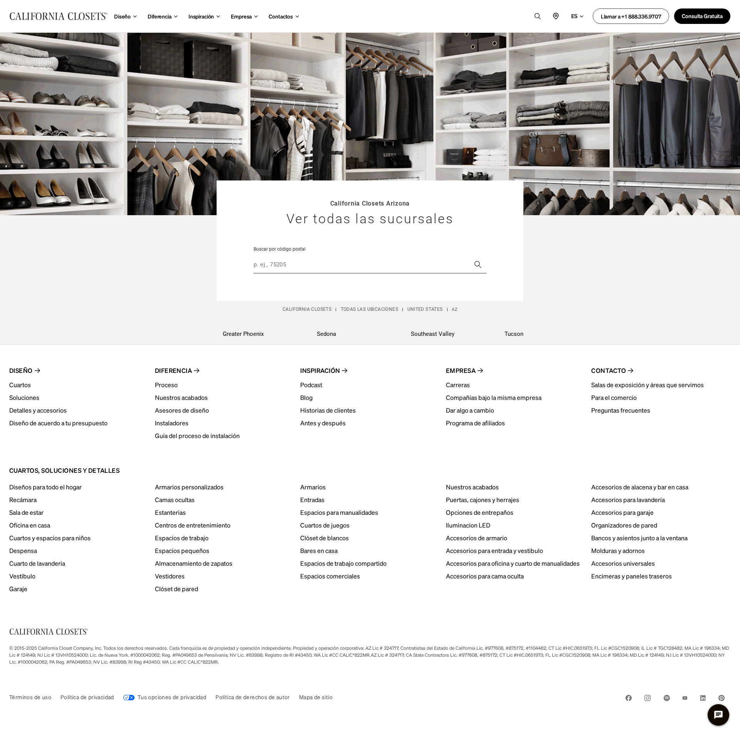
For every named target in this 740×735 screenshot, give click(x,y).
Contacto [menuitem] (608, 370)
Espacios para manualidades (339, 512)
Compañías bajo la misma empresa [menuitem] (494, 397)
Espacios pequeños (182, 550)
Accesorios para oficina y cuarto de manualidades (513, 563)
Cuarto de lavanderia (37, 563)
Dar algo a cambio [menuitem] (470, 410)
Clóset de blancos (324, 538)
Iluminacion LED (468, 525)
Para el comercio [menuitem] (614, 397)
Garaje (18, 589)
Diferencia (160, 16)
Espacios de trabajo (182, 538)
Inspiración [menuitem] (320, 370)
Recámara (23, 500)
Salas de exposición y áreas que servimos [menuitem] (647, 385)
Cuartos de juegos (325, 525)
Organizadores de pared (624, 525)
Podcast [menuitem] (311, 385)
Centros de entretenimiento (192, 525)
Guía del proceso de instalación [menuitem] (197, 436)
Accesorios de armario (476, 538)
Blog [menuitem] (306, 397)
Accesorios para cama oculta (485, 576)
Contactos (281, 16)
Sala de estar (26, 512)
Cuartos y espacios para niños (50, 538)
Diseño (122, 16)
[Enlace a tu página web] (58, 16)
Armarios (313, 487)
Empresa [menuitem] (461, 370)
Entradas (312, 500)
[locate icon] (556, 16)
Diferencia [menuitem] (173, 370)
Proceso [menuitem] (166, 385)
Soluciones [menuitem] (24, 397)
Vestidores (170, 576)
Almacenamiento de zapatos (193, 563)
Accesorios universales (623, 563)
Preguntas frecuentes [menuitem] (620, 410)
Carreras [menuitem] (458, 385)
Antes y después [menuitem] (323, 423)
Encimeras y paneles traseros (631, 576)
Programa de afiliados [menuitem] (475, 423)
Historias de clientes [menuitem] (328, 410)
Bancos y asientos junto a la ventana (639, 538)
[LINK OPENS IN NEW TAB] (629, 699)
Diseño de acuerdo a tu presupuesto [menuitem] (58, 423)
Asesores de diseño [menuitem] (182, 410)
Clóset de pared (176, 589)
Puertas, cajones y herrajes (482, 500)
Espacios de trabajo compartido (343, 563)
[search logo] (537, 16)
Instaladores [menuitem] (171, 423)
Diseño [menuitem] (21, 370)
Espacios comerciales (330, 576)
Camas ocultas (175, 500)
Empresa (241, 16)
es (574, 15)
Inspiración (201, 16)
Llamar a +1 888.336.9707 (631, 16)
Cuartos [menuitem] (20, 385)
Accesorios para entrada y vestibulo (494, 550)
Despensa (23, 550)
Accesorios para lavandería (628, 500)
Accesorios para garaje (622, 512)
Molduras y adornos (618, 550)
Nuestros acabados (472, 487)
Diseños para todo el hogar (45, 487)
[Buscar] (477, 264)
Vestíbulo (22, 576)
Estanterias (170, 512)
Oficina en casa (29, 525)
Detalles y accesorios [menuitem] (38, 410)
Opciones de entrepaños (479, 512)
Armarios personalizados (189, 487)
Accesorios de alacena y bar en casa (639, 487)
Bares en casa (319, 550)
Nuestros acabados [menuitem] (181, 397)
